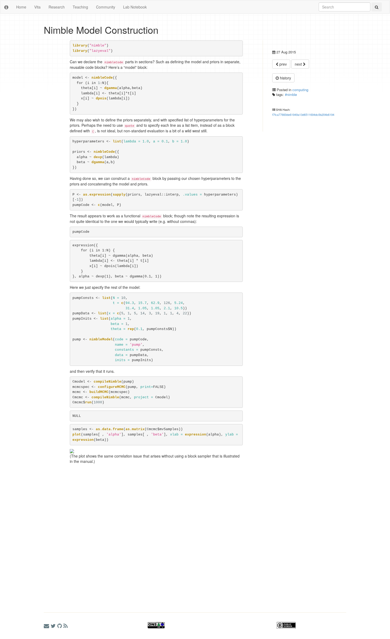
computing (300, 89)
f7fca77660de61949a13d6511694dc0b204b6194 (303, 114)
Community (105, 7)
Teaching (80, 7)
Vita (37, 7)
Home (21, 7)
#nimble (291, 94)
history (285, 78)
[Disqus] (143, 533)
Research (57, 7)
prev (282, 64)
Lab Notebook (135, 7)
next (299, 64)
